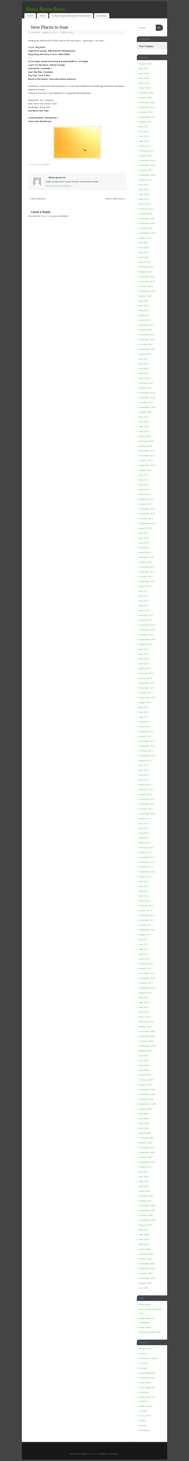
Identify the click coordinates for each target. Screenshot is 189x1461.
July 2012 (143, 881)
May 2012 (144, 891)
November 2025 (147, 107)
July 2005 (143, 1287)
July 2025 (143, 126)
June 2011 (144, 944)
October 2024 (146, 170)
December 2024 (147, 160)
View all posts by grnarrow (60, 185)
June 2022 (144, 305)
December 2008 (147, 1089)
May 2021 (144, 368)
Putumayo (144, 1392)
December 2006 (147, 1205)
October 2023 (146, 228)
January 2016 (145, 678)
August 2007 (145, 1166)
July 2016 (143, 649)
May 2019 (144, 484)
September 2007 (147, 1162)
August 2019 (145, 470)
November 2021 (147, 339)
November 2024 (147, 165)
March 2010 (145, 1016)
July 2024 (143, 184)
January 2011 (145, 968)
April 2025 (144, 141)
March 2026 (145, 87)
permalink (45, 164)
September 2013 (147, 813)
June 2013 (144, 828)
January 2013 (145, 852)
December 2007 (147, 1147)
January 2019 (145, 504)
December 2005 (147, 1263)
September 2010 (147, 987)
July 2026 (143, 68)
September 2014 (147, 755)
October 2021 (146, 344)
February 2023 (146, 266)
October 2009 (146, 1041)
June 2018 (144, 537)
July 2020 (143, 416)
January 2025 (145, 155)
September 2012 (147, 871)
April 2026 (144, 83)
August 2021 (145, 354)
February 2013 (146, 847)
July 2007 (143, 1171)
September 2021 (147, 349)
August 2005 (145, 1283)
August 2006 (145, 1224)
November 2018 (147, 513)
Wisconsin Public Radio (150, 1332)
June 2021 (144, 363)
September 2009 (147, 1045)
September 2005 (147, 1278)
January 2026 (145, 97)
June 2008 (144, 1118)
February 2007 (146, 1195)
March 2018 (145, 552)
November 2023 (147, 223)
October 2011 (146, 924)
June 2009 (144, 1060)
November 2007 (147, 1152)
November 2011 (147, 920)
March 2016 (145, 668)
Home (30, 15)
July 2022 (143, 300)
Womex (143, 1425)
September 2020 (147, 407)
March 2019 (145, 494)
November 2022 (147, 281)
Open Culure (145, 1327)
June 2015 (144, 712)
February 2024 (146, 208)
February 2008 (146, 1137)
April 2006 (144, 1244)
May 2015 (144, 716)
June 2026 (144, 73)
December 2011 (147, 915)
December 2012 (147, 857)
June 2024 (144, 189)
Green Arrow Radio (45, 9)
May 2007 (144, 1181)
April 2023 (144, 257)
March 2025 (145, 145)
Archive (142, 1353)
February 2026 (146, 92)
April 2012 (144, 895)
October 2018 (146, 518)
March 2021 (145, 378)
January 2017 (145, 620)
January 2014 (145, 794)
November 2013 (147, 804)
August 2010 (145, 992)
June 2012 (144, 886)
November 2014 (147, 745)
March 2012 (145, 900)
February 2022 (146, 324)
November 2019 (147, 455)
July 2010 (143, 997)
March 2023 (145, 262)
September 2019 (147, 465)
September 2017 (147, 581)
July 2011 (143, 939)
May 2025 (144, 136)
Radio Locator (146, 1406)
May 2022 (144, 310)
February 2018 (146, 557)
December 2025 (147, 102)
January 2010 (145, 1026)
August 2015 (145, 702)
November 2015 (147, 687)
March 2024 (145, 204)
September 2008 (147, 1104)
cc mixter (143, 1363)
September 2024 (147, 175)
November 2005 (147, 1268)
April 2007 (144, 1186)
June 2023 (144, 247)
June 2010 (144, 1002)
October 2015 (146, 692)
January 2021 (145, 387)
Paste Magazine (147, 1387)
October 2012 (146, 866)
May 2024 (144, 194)
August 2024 (145, 179)
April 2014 (144, 779)
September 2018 (147, 523)
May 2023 (144, 252)
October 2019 (146, 460)
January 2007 (145, 1200)
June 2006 (144, 1234)
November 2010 (147, 978)
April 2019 (144, 489)
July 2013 (143, 823)
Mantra (103, 1454)
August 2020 (145, 412)
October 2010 (146, 983)
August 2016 (145, 644)
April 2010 (144, 1012)
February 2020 (146, 441)
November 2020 (147, 397)
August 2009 (145, 1050)
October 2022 (146, 286)
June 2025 (144, 131)
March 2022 (145, 320)
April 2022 (144, 315)
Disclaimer (101, 15)
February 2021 (146, 383)
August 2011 (145, 934)
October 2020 (146, 402)
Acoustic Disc (145, 1348)
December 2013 (147, 799)
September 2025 (147, 116)
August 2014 (145, 760)
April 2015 (144, 721)
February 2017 (146, 615)
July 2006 (143, 1229)
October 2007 (146, 1157)
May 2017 (144, 600)
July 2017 (143, 591)
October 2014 (146, 750)
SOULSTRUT (145, 1415)
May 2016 (144, 658)
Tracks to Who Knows (115, 198)
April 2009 (144, 1070)
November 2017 (147, 571)
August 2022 (145, 295)
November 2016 (147, 629)
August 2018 (145, 528)
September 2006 (147, 1220)
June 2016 (144, 654)
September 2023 (147, 233)
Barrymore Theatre (148, 1358)
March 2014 (145, 784)
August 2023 (145, 237)
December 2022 (147, 276)
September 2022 (147, 291)
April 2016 (144, 663)
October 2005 (146, 1273)
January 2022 (145, 329)
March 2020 (145, 436)
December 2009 (147, 1031)
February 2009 (146, 1079)
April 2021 (144, 373)
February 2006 (146, 1254)
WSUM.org (144, 1430)
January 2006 (145, 1258)
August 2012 (145, 876)
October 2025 (146, 112)
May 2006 (144, 1239)
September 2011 (147, 929)
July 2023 (143, 242)
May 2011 (144, 949)
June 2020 (144, 421)
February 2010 (146, 1021)
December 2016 (147, 624)
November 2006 (147, 1210)
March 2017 (145, 610)
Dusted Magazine (147, 1372)
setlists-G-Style (66, 32)
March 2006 (145, 1249)
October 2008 (146, 1099)
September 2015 (147, 697)
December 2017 (147, 566)
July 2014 (143, 765)
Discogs (143, 1368)
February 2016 (146, 673)
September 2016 (147, 639)
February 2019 (146, 499)
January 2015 (145, 736)
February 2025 (146, 150)
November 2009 (147, 1036)
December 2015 (147, 683)
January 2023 (145, 271)
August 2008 (145, 1108)
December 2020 (147, 392)
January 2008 (145, 1142)
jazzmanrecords (147, 1377)
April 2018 (144, 547)
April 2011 (144, 954)
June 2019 (144, 479)
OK (158, 27)
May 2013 (144, 833)
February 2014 (146, 789)
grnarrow (36, 32)
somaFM (143, 1410)
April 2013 (144, 837)
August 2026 (145, 63)
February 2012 (146, 905)
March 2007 (145, 1191)
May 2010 (144, 1007)
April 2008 (144, 1128)
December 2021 (147, 334)
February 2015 (146, 731)
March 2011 (145, 958)
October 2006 (146, 1215)
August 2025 (145, 121)
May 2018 (144, 542)
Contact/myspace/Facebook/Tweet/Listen (71, 15)
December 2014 (147, 741)
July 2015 (143, 707)
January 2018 (145, 562)
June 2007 (144, 1176)
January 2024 (145, 213)
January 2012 (145, 910)
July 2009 (143, 1055)
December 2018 (147, 508)
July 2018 (143, 533)
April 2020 (144, 431)
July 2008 (143, 1113)
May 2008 (144, 1123)
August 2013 (145, 818)
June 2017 (144, 595)
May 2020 (144, 426)
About (42, 15)
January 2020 (145, 445)
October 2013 (146, 808)
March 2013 (145, 842)
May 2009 (144, 1065)
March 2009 (145, 1074)
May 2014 (144, 774)
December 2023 (147, 218)
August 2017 (145, 586)
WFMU (142, 1420)
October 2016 (146, 634)
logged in (45, 216)
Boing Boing (145, 1304)
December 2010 (147, 973)
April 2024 (144, 199)
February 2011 (146, 963)
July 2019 (143, 474)
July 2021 (143, 358)
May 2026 (144, 78)
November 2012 (147, 862)
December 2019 (147, 450)
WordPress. (114, 1454)
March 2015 (145, 726)
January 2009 (145, 1084)
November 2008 (147, 1094)
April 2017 (144, 605)
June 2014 (144, 770)
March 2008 (145, 1133)
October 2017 (146, 576)
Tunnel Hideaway (37, 198)
